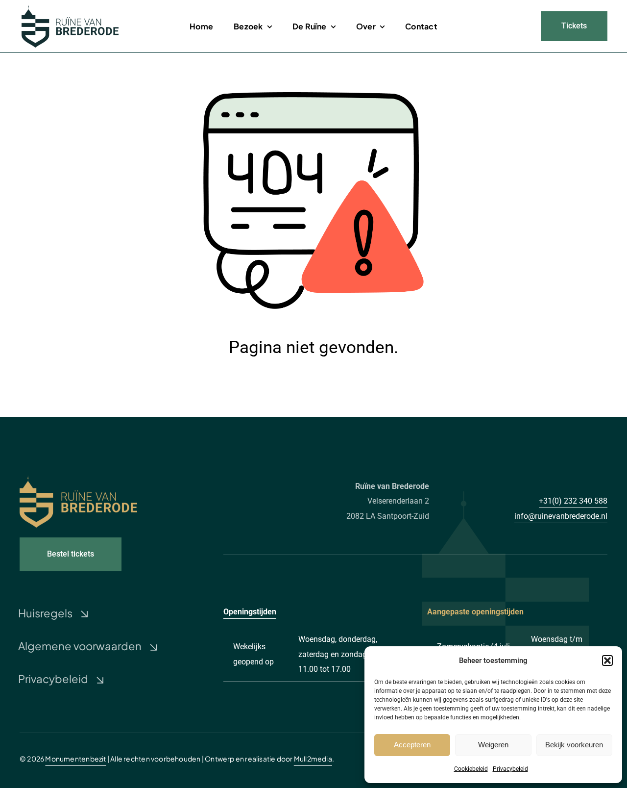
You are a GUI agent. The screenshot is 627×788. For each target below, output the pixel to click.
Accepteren (412, 744)
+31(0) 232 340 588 (573, 501)
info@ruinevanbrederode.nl (560, 516)
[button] (607, 660)
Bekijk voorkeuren (574, 744)
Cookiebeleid (471, 768)
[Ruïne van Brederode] (70, 8)
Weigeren (493, 744)
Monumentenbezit (75, 758)
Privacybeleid (510, 768)
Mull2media (313, 758)
